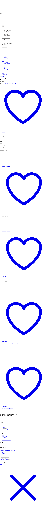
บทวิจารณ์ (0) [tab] (4, 133)
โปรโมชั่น (3, 427)
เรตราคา (3, 430)
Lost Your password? (4, 459)
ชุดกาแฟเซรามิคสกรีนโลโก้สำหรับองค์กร (8, 408)
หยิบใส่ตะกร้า (4, 166)
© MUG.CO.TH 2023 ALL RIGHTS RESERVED (7, 450)
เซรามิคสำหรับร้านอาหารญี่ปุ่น (6, 440)
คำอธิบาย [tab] (3, 132)
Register (3, 453)
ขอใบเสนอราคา (4, 426)
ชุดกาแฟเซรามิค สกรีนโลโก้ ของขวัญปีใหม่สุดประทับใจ (10, 343)
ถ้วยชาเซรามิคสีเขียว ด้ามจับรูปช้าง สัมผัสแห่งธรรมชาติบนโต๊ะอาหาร (12, 214)
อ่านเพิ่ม (3, 361)
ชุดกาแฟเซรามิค (5, 83)
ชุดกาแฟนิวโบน (14, 83)
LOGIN (1, 464)
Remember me (4, 458)
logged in (6, 147)
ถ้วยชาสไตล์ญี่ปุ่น (4, 437)
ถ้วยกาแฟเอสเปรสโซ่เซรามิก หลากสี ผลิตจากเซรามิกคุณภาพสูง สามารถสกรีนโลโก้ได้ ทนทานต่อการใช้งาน (18, 278)
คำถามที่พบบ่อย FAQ (5, 429)
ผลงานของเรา (4, 424)
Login (3, 452)
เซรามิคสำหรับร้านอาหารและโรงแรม (7, 439)
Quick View (8, 166)
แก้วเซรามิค (3, 435)
